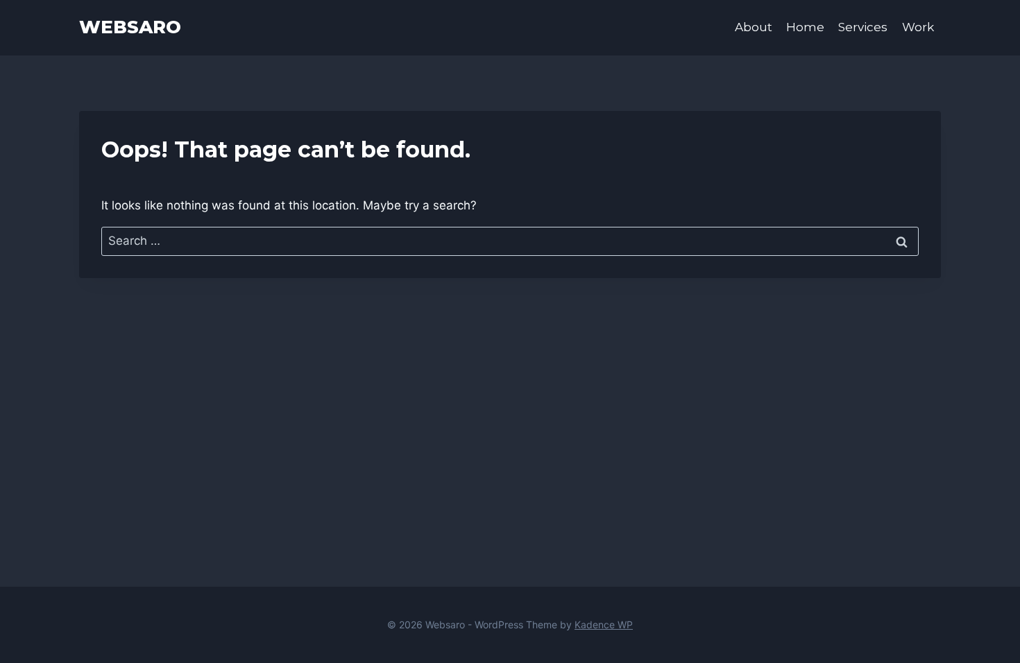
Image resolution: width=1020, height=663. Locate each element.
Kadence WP (604, 624)
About (753, 27)
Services (862, 27)
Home (805, 27)
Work (918, 27)
